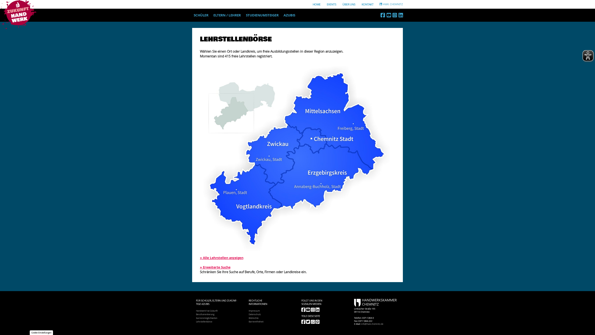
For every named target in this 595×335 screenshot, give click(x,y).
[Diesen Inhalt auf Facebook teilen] (303, 321)
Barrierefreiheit (256, 321)
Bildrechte (254, 318)
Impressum (254, 310)
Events (331, 4)
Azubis (289, 15)
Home (317, 4)
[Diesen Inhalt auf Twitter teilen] (308, 321)
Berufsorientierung (205, 314)
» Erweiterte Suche (215, 267)
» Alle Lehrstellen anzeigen (221, 257)
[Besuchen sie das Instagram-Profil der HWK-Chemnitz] (394, 15)
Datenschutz (255, 314)
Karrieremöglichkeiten (206, 318)
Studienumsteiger (262, 15)
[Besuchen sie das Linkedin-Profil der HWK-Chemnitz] (401, 15)
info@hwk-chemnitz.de (372, 323)
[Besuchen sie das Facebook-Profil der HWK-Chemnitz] (383, 15)
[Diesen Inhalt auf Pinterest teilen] (317, 321)
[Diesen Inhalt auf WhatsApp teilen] (313, 321)
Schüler (201, 15)
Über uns (348, 4)
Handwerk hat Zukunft (207, 310)
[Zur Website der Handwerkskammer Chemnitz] (391, 4)
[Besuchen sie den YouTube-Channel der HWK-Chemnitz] (389, 15)
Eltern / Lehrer (227, 15)
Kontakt (367, 4)
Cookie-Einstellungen (41, 332)
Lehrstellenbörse (204, 321)
